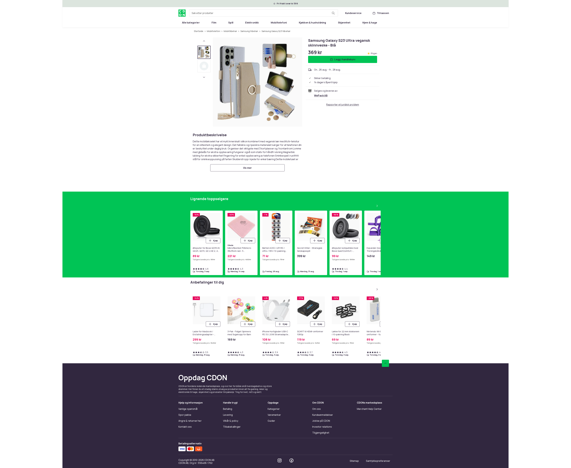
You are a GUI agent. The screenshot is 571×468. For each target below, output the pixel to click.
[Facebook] (291, 460)
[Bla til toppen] (385, 363)
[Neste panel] (377, 205)
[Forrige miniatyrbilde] (204, 41)
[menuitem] (190, 22)
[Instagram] (279, 460)
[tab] (204, 52)
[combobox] (263, 13)
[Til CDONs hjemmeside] (182, 13)
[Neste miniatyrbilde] (204, 77)
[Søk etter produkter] (333, 13)
